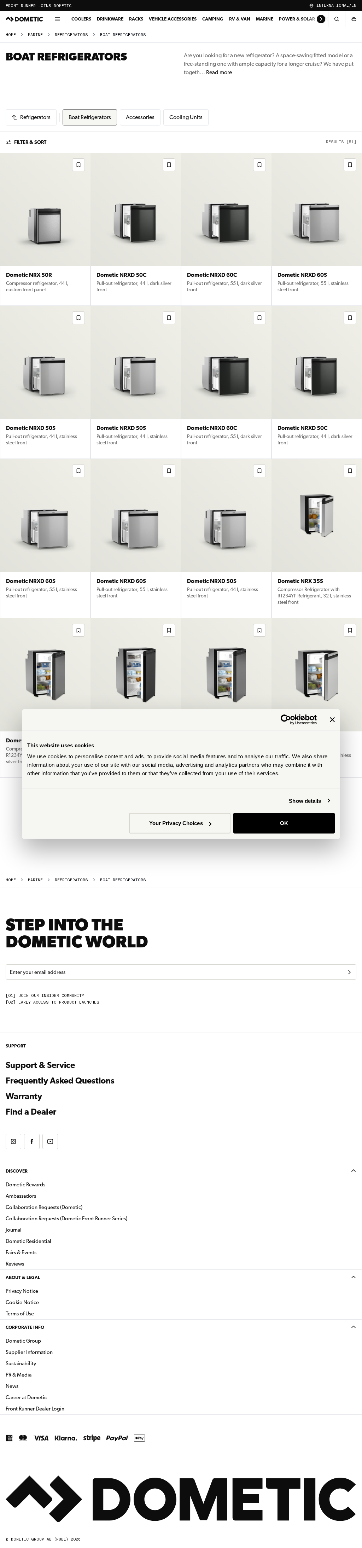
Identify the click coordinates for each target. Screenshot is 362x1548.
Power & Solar (297, 19)
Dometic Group (46, 1340)
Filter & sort (30, 142)
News (34, 1386)
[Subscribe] (349, 972)
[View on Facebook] (32, 1141)
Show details (305, 801)
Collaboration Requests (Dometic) (44, 1207)
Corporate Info (25, 1327)
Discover (17, 1171)
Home (11, 35)
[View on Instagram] (13, 1141)
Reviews (15, 1264)
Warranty (24, 1096)
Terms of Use (20, 1313)
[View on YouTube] (50, 1141)
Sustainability (21, 1363)
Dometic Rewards (25, 1184)
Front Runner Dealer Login (35, 1409)
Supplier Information (29, 1352)
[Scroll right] (321, 19)
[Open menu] (57, 19)
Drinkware (110, 19)
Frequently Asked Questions (60, 1081)
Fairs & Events (21, 1252)
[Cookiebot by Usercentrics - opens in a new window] (286, 719)
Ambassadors (21, 1196)
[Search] (336, 19)
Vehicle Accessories (173, 19)
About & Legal (23, 1277)
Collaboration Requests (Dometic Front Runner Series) (66, 1218)
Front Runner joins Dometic (38, 6)
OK (284, 823)
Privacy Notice (22, 1291)
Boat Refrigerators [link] (123, 35)
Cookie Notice (22, 1302)
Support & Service (40, 1065)
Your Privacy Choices (176, 823)
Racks (136, 19)
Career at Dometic (48, 1397)
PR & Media (41, 1374)
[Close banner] (332, 719)
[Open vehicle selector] (353, 19)
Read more (219, 72)
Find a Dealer (31, 1112)
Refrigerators (71, 35)
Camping (212, 19)
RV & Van (239, 19)
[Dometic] (24, 19)
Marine (264, 19)
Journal (14, 1230)
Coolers (81, 19)
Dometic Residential (51, 1241)
